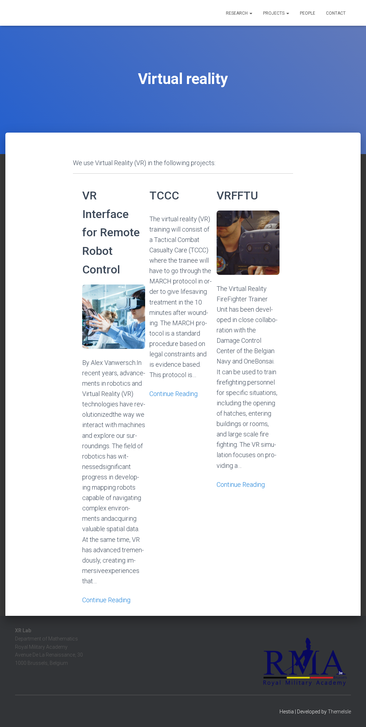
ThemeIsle (339, 711)
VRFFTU (237, 195)
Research (237, 13)
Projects (274, 13)
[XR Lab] (51, 13)
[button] (250, 13)
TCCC (164, 195)
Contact (336, 13)
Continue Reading (106, 600)
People (307, 13)
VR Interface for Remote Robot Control (111, 232)
